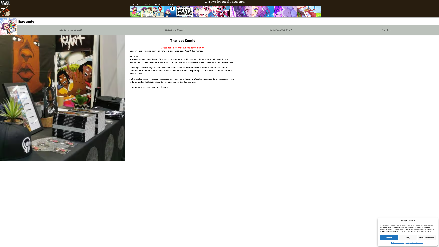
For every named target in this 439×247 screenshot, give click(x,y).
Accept (389, 238)
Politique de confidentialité (414, 243)
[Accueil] (135, 11)
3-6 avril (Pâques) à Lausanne (225, 1)
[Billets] (147, 11)
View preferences (426, 238)
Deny (408, 238)
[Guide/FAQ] (158, 11)
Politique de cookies (397, 243)
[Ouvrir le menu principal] (3, 8)
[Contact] (170, 11)
